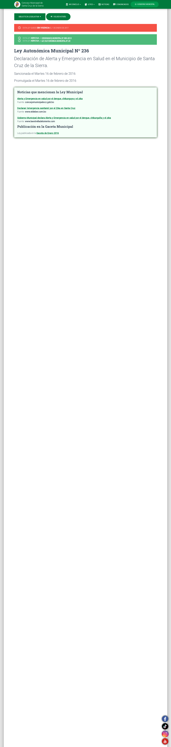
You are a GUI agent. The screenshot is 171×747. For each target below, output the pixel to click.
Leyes (88, 4)
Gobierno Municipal (144, 4)
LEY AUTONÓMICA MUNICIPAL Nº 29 (56, 41)
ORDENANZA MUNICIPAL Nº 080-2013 (57, 38)
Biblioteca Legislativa (29, 17)
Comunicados (121, 4)
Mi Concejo (72, 4)
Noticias (103, 4)
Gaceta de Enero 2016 (47, 133)
